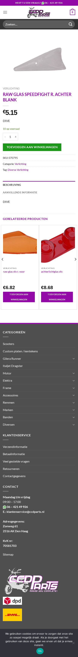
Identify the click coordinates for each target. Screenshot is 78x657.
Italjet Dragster (13, 366)
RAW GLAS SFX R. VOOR (14, 271)
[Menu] (5, 12)
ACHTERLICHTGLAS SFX (51, 271)
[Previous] (3, 267)
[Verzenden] (70, 24)
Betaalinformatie (14, 454)
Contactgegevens (14, 476)
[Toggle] (73, 358)
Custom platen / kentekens (20, 351)
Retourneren (11, 468)
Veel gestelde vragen (16, 461)
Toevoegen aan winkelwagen (32, 147)
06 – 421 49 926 (54, 2)
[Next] (75, 267)
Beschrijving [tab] (12, 184)
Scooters (8, 343)
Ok (40, 650)
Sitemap (8, 554)
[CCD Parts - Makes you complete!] (38, 12)
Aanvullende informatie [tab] (20, 192)
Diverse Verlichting (18, 169)
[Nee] (73, 644)
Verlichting (11, 88)
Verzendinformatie (15, 446)
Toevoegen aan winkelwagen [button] (19, 296)
